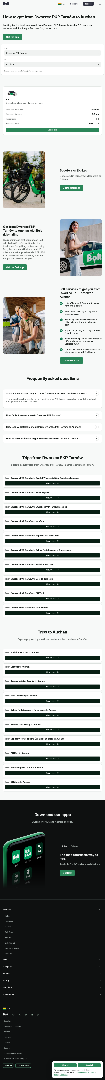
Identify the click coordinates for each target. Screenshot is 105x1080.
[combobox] (52, 53)
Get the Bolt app (71, 187)
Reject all (89, 1065)
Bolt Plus (8, 954)
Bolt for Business (12, 948)
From (6, 48)
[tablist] (70, 846)
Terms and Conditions (13, 1026)
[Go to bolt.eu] (6, 4)
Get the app (12, 37)
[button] (97, 393)
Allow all (65, 1065)
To (5, 60)
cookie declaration (86, 1072)
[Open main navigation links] (99, 4)
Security (7, 1048)
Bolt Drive (9, 932)
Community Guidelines (13, 1053)
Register (88, 4)
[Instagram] (26, 1015)
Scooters (9, 921)
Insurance (8, 1037)
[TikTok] (38, 1015)
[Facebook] (13, 1015)
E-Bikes (8, 927)
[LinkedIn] (32, 1015)
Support (73, 4)
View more (50, 483)
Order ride (52, 130)
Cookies (7, 1042)
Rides (7, 916)
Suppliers (7, 1021)
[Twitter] (20, 1015)
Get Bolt (67, 873)
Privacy (7, 1032)
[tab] (64, 846)
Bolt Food (9, 937)
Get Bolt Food (23, 1065)
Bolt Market (10, 943)
